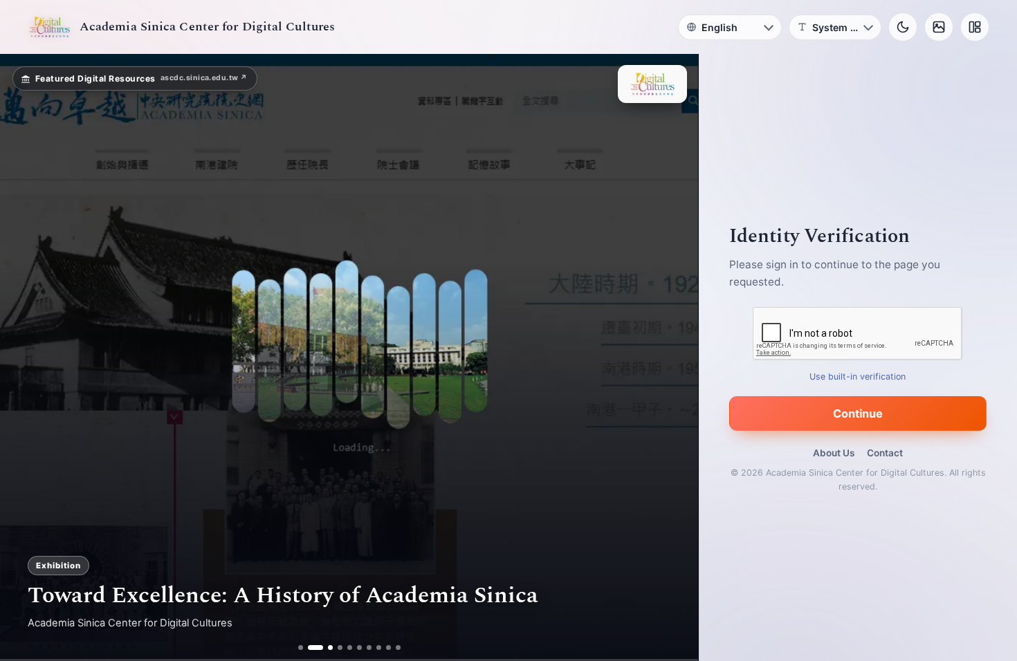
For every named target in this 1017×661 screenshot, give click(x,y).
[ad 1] (300, 647)
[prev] (25, 357)
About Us (833, 452)
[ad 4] (340, 647)
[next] (673, 357)
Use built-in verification (858, 376)
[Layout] (974, 26)
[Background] (938, 26)
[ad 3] (325, 647)
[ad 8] (378, 647)
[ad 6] (359, 647)
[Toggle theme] (902, 26)
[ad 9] (388, 647)
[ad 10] (398, 647)
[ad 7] (369, 647)
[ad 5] (349, 647)
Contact (885, 452)
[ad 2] (310, 647)
